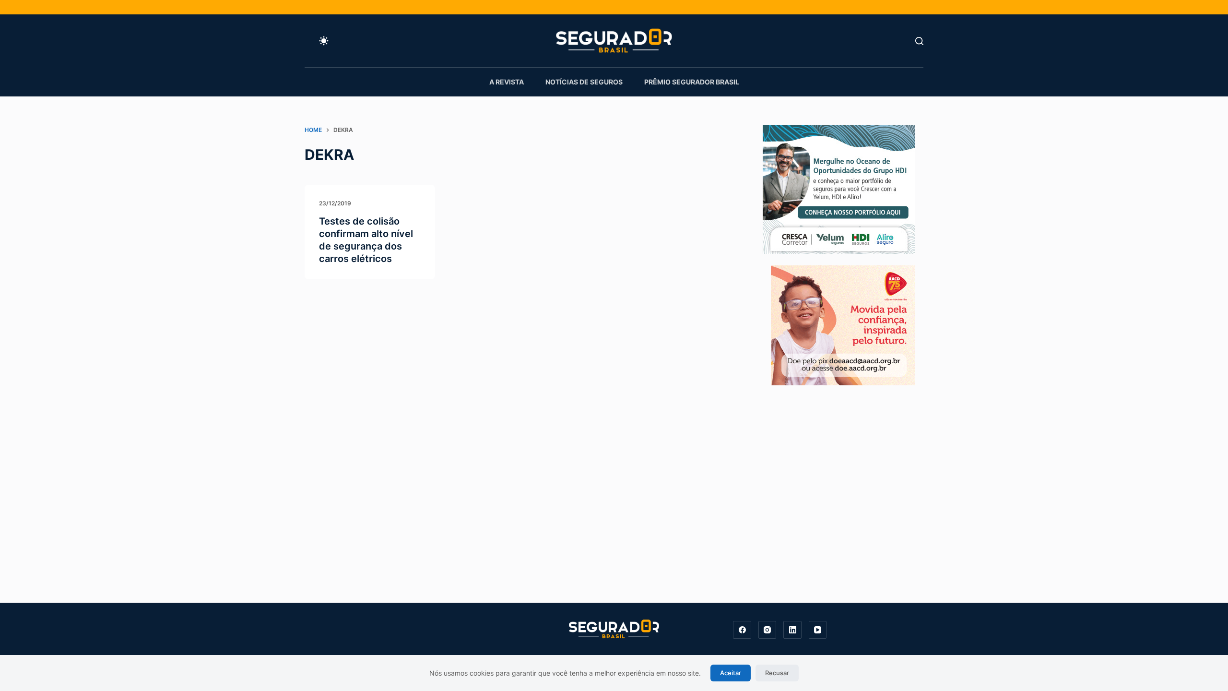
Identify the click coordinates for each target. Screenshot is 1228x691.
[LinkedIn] (792, 630)
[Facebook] (742, 630)
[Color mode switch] (324, 41)
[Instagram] (767, 630)
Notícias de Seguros (584, 82)
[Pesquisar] (919, 41)
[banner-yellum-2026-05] (839, 188)
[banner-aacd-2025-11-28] (843, 324)
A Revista (506, 82)
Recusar (777, 673)
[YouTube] (818, 630)
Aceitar (730, 673)
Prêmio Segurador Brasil (691, 82)
